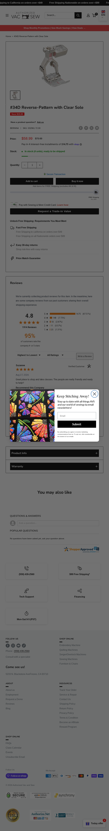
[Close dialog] (94, 393)
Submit (76, 424)
